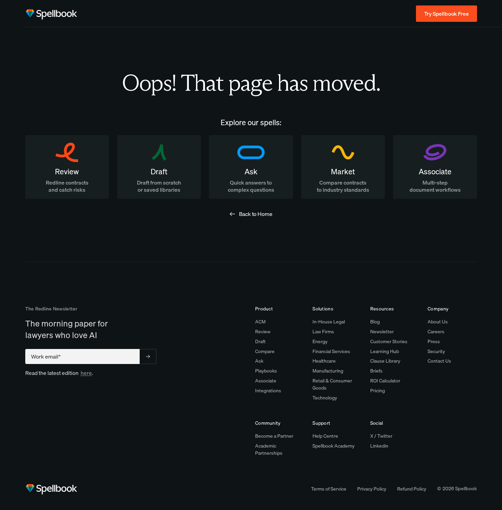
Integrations (268, 390)
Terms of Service (328, 489)
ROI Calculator (385, 380)
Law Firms (323, 331)
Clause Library (385, 361)
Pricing (377, 390)
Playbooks (266, 371)
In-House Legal (328, 321)
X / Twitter (381, 436)
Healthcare (324, 361)
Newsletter (382, 331)
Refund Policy (411, 489)
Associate (265, 380)
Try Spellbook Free (446, 13)
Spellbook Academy (333, 446)
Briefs (376, 371)
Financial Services (331, 351)
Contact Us (439, 361)
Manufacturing (327, 371)
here (86, 372)
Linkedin (379, 446)
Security (436, 351)
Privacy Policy (371, 489)
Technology (324, 398)
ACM (260, 321)
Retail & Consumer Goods (332, 384)
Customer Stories (388, 341)
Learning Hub (384, 351)
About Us (438, 321)
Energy (319, 341)
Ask (259, 361)
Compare (265, 351)
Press (434, 341)
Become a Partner (274, 436)
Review (262, 331)
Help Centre (325, 436)
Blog (375, 321)
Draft (260, 341)
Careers (436, 331)
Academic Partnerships (268, 449)
